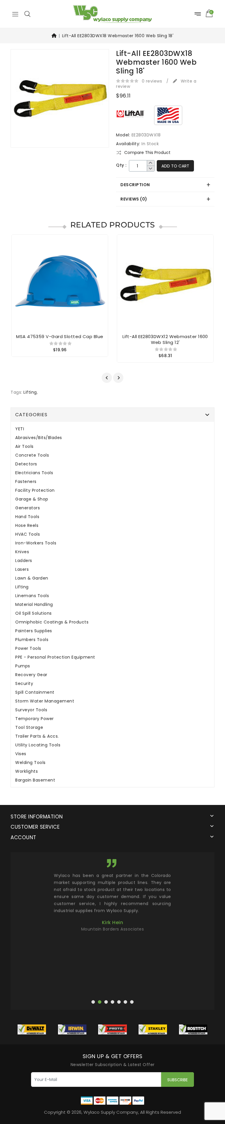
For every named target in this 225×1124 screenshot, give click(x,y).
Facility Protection (35, 490)
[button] (27, 14)
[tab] (165, 185)
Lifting (30, 392)
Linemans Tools (32, 596)
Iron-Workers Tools (35, 543)
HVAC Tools (27, 534)
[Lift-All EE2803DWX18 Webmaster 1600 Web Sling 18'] (60, 100)
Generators (27, 508)
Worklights (26, 771)
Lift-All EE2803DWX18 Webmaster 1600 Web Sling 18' (118, 36)
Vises (20, 754)
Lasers (22, 569)
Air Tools (24, 446)
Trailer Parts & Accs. (37, 736)
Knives (22, 552)
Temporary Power (34, 719)
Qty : (121, 165)
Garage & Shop (31, 499)
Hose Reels (26, 525)
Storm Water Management (44, 701)
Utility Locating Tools (37, 745)
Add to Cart (175, 166)
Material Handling (34, 604)
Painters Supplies (33, 631)
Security (24, 683)
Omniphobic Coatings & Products (51, 622)
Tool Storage (29, 727)
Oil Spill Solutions (33, 613)
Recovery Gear (31, 675)
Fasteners (26, 481)
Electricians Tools (34, 473)
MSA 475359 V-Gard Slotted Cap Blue (59, 336)
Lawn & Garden (31, 578)
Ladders (23, 560)
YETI (19, 429)
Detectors (26, 464)
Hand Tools (27, 517)
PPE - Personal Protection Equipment (55, 657)
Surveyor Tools (31, 710)
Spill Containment (34, 692)
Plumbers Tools (31, 639)
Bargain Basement (35, 780)
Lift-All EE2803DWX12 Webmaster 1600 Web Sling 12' (165, 339)
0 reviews (152, 81)
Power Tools (28, 648)
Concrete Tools (32, 455)
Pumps (22, 666)
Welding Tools (30, 762)
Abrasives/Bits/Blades (38, 438)
